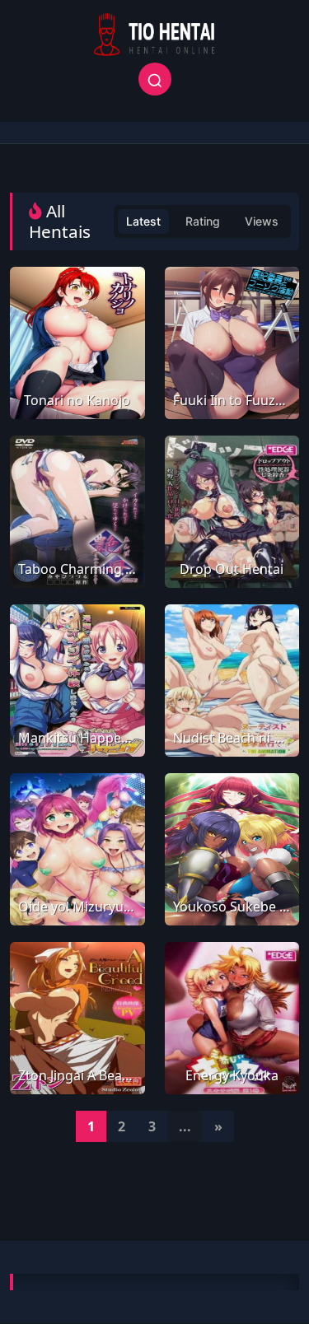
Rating (202, 221)
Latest (143, 221)
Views (262, 221)
